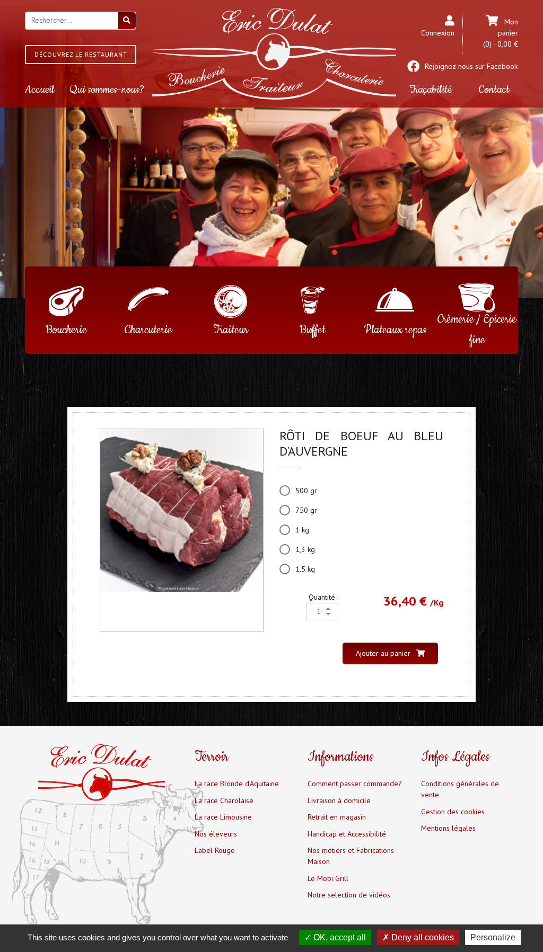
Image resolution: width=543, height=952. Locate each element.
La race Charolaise (224, 800)
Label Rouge (215, 850)
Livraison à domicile (339, 800)
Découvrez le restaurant (80, 54)
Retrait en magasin (337, 817)
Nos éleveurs (216, 834)
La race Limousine (223, 817)
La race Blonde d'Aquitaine (237, 783)
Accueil (40, 89)
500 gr (306, 490)
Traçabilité (430, 89)
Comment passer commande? (355, 783)
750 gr (306, 510)
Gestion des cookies (453, 811)
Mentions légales (448, 828)
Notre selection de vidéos (349, 895)
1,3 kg (305, 549)
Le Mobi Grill (328, 878)
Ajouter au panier (384, 653)
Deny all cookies (421, 937)
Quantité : (323, 597)
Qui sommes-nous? (106, 89)
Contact (494, 89)
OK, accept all (338, 937)
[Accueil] (274, 53)
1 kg (302, 530)
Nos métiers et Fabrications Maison (351, 856)
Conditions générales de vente (460, 789)
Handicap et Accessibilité (347, 834)
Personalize (492, 937)
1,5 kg (305, 569)
